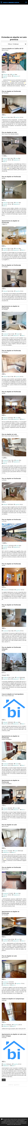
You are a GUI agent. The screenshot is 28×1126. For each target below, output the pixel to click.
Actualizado (5, 334)
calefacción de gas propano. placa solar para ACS (14, 1028)
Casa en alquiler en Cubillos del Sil (12, 48)
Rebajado (4, 675)
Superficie (5, 76)
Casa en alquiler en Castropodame (13, 694)
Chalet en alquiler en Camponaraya (13, 999)
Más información (17, 1124)
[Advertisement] (14, 20)
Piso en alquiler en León (9, 132)
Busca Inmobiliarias (11, 2)
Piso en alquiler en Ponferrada (11, 91)
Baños (4, 77)
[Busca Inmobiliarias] (1, 2)
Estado (13, 74)
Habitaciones (16, 76)
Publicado (5, 74)
